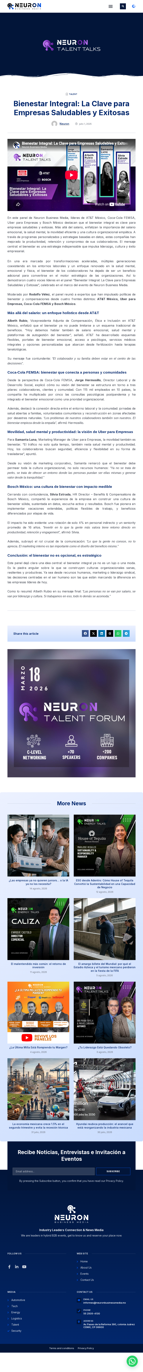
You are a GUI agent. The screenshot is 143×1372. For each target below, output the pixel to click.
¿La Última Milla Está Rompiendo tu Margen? (38, 1047)
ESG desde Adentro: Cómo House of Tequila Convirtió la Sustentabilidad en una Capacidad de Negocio (104, 884)
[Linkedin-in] (17, 1267)
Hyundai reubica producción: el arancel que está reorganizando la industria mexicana (104, 1125)
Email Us (88, 1299)
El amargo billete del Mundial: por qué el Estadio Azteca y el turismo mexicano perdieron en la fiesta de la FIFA (105, 967)
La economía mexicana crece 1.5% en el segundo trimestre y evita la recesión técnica (38, 1125)
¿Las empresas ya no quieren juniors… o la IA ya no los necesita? (38, 882)
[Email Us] (79, 1300)
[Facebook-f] (9, 1267)
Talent (73, 94)
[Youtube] (24, 1267)
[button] (110, 6)
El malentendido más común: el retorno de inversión (38, 965)
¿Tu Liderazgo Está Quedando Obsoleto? (104, 1047)
